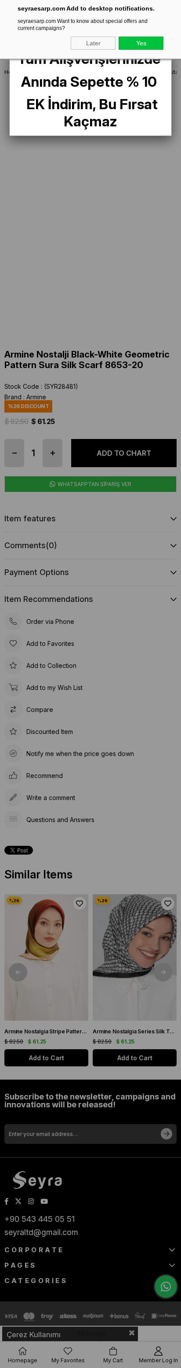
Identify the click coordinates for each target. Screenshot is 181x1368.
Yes (141, 43)
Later (93, 43)
